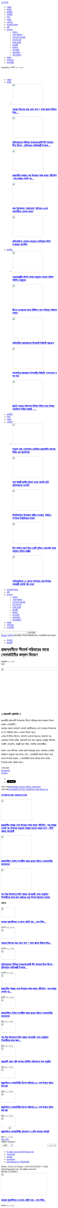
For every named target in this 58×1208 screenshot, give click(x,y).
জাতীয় (9, 9)
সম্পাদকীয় (10, 62)
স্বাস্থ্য (9, 20)
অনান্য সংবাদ (22, 795)
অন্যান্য (10, 30)
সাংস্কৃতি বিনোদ (12, 25)
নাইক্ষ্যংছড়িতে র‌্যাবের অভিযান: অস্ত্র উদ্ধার (25, 787)
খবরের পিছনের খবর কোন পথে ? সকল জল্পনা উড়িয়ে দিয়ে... (26, 943)
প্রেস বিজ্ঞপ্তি (17, 35)
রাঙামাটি (15, 45)
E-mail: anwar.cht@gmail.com (20, 1151)
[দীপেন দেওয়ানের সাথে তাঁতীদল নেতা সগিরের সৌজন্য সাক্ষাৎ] (27, 304)
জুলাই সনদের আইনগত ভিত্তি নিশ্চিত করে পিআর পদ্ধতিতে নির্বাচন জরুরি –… (33, 407)
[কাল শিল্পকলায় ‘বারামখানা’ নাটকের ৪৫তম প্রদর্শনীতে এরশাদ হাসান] (27, 203)
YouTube (11, 1154)
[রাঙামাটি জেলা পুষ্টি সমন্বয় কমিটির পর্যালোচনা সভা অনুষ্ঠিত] (8, 1056)
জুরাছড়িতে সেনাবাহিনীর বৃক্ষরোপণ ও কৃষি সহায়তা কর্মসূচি (25, 1131)
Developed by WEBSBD (18, 1162)
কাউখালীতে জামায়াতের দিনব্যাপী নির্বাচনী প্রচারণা (33, 343)
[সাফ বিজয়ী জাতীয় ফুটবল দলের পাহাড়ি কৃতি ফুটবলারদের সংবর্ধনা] (27, 476)
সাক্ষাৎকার (10, 60)
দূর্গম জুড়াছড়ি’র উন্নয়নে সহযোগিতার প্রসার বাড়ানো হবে (28, 789)
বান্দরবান (15, 47)
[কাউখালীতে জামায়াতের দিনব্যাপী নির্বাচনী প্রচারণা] (27, 337)
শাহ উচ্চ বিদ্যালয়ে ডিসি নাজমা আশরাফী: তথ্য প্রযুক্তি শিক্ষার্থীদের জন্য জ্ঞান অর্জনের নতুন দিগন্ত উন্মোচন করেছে (25, 896)
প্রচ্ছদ (9, 7)
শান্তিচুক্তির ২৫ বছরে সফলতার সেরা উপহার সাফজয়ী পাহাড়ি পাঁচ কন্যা (31, 583)
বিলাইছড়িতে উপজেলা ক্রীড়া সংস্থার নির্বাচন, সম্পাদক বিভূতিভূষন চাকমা (32, 517)
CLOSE (4, 2)
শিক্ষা (8, 17)
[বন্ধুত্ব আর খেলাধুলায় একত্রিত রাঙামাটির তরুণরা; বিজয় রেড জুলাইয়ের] (27, 443)
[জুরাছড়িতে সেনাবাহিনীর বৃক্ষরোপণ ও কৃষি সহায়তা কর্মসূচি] (8, 1126)
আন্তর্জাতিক (16, 55)
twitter (9, 1157)
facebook (11, 1159)
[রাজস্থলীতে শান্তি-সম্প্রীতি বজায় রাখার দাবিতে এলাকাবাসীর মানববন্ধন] (16, 855)
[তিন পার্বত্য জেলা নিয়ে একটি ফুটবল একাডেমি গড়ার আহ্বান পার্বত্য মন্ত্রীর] (27, 543)
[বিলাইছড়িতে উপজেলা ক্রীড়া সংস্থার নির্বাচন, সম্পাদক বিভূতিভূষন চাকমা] (27, 509)
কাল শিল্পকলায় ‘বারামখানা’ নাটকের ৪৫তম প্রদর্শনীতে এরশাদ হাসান (30, 210)
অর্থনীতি (10, 14)
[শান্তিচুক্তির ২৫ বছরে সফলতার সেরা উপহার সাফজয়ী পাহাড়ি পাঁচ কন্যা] (27, 575)
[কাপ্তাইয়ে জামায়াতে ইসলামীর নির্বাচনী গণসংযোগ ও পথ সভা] (27, 367)
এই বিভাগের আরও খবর (9, 795)
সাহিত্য (15, 32)
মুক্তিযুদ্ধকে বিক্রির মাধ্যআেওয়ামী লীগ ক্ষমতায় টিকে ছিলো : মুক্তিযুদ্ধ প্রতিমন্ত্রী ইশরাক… (32, 144)
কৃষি (8, 27)
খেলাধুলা (10, 22)
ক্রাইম (9, 57)
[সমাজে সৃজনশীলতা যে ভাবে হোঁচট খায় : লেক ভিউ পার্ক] (8, 916)
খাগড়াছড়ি (15, 50)
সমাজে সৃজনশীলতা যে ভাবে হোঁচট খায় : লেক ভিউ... (23, 921)
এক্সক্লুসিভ (16, 52)
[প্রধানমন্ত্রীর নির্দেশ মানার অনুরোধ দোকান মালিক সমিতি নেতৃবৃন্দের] (27, 271)
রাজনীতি (10, 12)
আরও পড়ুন (5, 1139)
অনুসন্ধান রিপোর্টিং (18, 37)
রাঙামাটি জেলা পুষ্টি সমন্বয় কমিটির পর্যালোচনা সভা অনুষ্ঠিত (26, 1061)
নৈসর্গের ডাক (16, 40)
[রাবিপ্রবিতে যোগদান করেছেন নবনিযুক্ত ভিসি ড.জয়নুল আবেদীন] (27, 236)
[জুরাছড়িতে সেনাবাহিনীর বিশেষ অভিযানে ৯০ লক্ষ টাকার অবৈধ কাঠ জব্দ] (8, 1077)
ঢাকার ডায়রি (16, 42)
